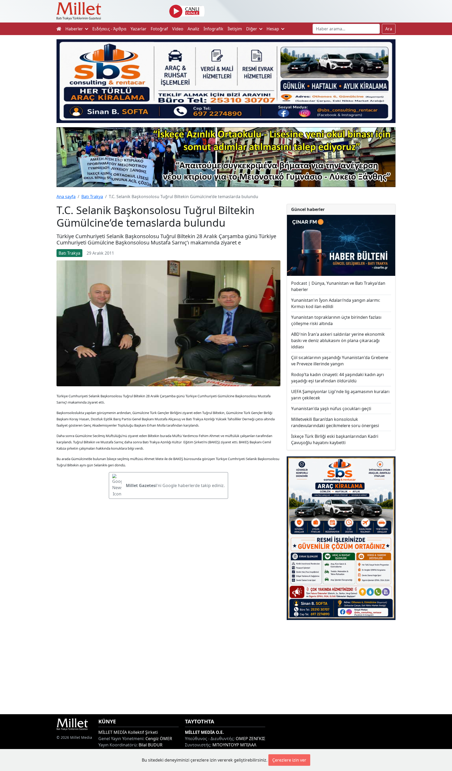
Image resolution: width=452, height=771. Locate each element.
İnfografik (213, 29)
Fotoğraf (159, 29)
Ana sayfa (66, 196)
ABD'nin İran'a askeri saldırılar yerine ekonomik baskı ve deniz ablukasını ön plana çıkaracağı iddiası (338, 340)
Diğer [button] (252, 29)
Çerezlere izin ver (289, 760)
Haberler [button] (74, 29)
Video (177, 29)
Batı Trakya (92, 196)
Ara (388, 29)
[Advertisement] (341, 667)
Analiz (193, 29)
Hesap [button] (273, 29)
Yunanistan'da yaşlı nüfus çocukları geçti (331, 408)
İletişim (235, 29)
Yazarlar (138, 29)
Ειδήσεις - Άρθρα (109, 29)
